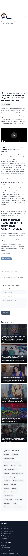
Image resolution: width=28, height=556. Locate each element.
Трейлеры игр (5, 536)
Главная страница (6, 22)
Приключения (8, 499)
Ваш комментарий (6, 297)
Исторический (8, 496)
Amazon (16, 462)
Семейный (7, 503)
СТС (20, 466)
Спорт (15, 503)
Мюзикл (13, 484)
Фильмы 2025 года (9, 477)
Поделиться (7, 258)
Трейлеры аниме (6, 533)
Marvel (6, 466)
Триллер (6, 454)
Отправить (6, 313)
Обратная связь (5, 547)
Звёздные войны (9, 458)
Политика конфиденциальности (10, 550)
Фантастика (18, 499)
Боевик (13, 492)
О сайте (3, 545)
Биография (7, 507)
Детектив (15, 454)
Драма (6, 492)
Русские (14, 488)
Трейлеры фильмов (6, 528)
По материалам (5, 253)
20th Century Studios (10, 469)
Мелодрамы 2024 (18, 481)
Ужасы (6, 484)
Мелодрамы (17, 507)
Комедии (7, 481)
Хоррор (6, 473)
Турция (13, 466)
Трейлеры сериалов (7, 531)
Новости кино (18, 22)
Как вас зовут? (5, 289)
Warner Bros (7, 462)
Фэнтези (6, 488)
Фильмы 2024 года (17, 473)
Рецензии (4, 538)
